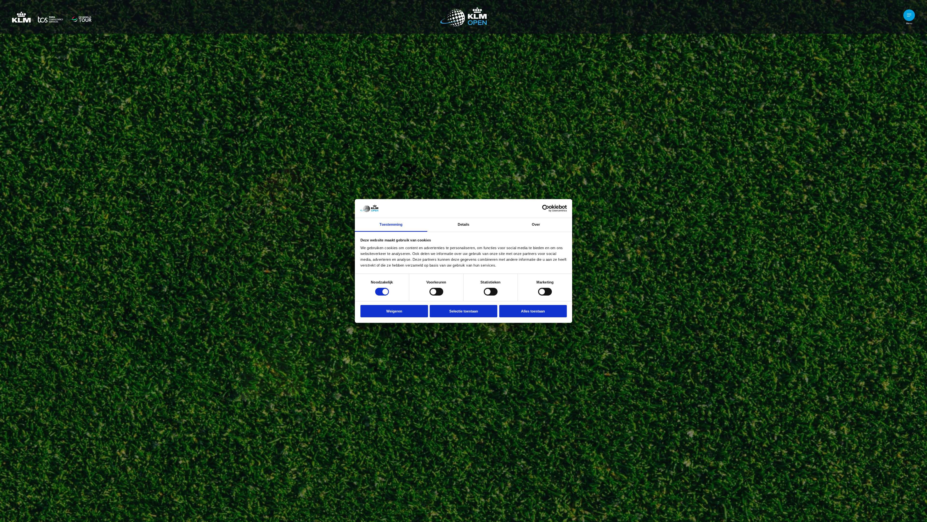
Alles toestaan (533, 311)
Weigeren (394, 311)
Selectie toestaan (463, 311)
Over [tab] (536, 224)
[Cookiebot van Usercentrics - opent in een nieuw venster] (546, 208)
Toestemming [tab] (390, 224)
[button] (909, 15)
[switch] (436, 292)
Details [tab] (464, 224)
